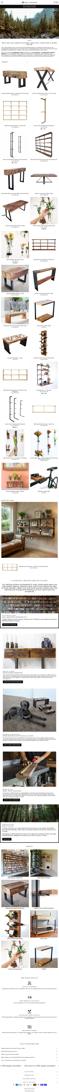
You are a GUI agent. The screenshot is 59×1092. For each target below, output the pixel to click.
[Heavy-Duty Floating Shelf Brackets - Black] (41, 128)
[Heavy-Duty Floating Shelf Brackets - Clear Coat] (44, 128)
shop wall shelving (10, 624)
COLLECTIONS (29, 1071)
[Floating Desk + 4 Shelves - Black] (42, 393)
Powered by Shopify (29, 1090)
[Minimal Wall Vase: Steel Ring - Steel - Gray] (13, 262)
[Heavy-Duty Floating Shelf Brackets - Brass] (43, 128)
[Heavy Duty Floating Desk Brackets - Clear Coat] (15, 427)
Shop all (5, 34)
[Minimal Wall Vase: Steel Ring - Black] (15, 262)
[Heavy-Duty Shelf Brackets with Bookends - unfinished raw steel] (17, 162)
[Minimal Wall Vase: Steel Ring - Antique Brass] (16, 262)
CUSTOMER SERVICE (29, 1078)
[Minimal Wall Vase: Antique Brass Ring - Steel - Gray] (45, 228)
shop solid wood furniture (13, 681)
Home (29, 40)
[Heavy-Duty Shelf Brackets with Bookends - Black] (12, 162)
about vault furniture (11, 799)
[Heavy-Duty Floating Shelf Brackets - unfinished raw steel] (46, 128)
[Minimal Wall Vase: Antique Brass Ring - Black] (43, 228)
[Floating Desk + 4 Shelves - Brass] (43, 393)
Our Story (7, 839)
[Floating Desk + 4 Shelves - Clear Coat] (45, 393)
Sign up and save (29, 1082)
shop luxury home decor (12, 744)
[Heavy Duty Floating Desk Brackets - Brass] (16, 427)
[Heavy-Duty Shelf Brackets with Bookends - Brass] (14, 162)
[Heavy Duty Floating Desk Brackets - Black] (13, 427)
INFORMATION (29, 1075)
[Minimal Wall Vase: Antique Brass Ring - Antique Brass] (42, 228)
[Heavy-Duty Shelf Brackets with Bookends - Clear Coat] (16, 162)
